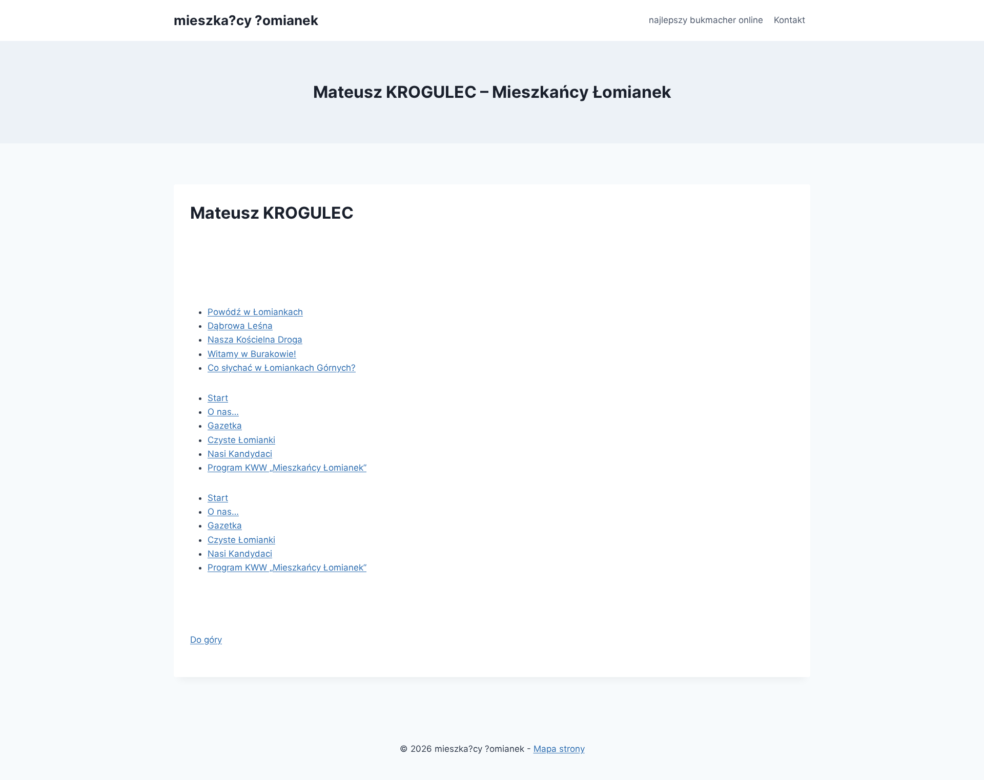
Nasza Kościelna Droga (255, 339)
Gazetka (225, 425)
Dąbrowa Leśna (240, 326)
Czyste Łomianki (241, 440)
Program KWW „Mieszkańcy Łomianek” (287, 467)
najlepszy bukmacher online (706, 20)
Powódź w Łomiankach (255, 312)
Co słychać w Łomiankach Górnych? (282, 368)
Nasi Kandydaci (240, 454)
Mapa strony (559, 749)
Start (218, 398)
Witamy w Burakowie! (252, 354)
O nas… (223, 412)
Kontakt (789, 20)
